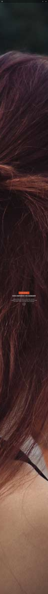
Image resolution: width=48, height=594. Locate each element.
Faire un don (24, 292)
